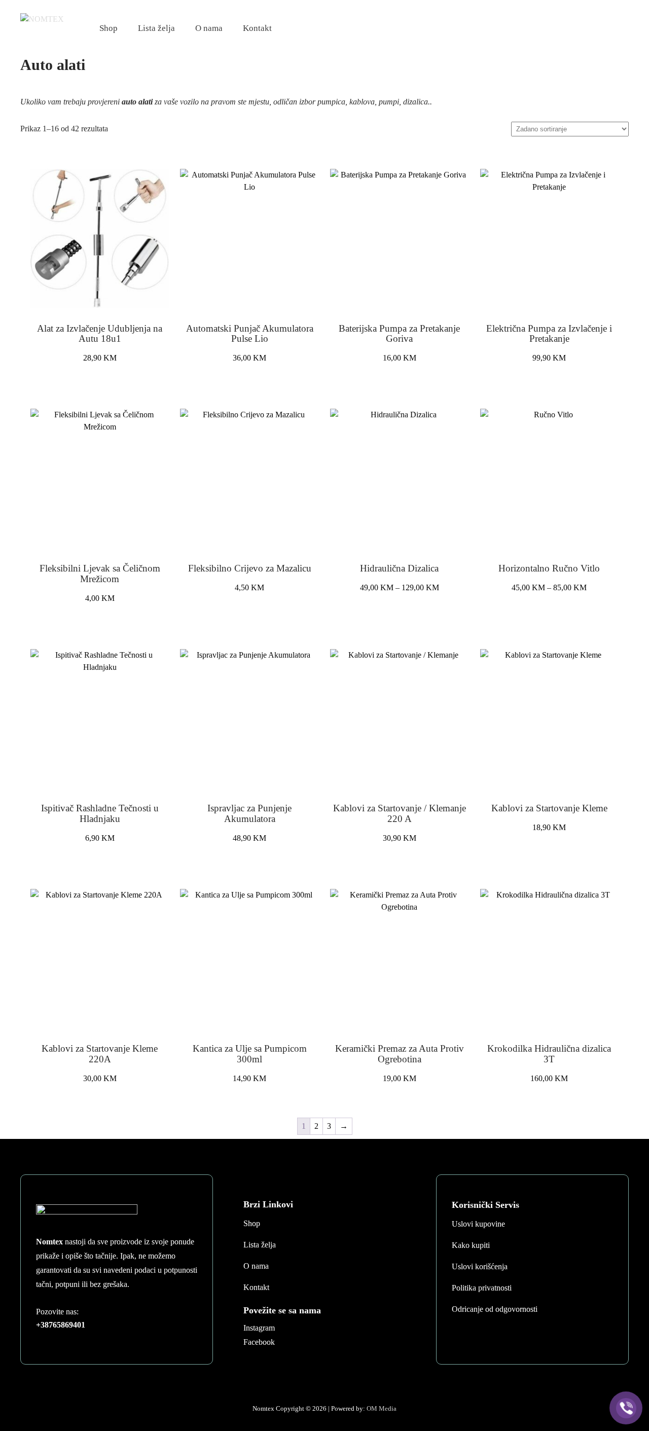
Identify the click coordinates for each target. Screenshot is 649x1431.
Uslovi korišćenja (480, 1266)
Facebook (259, 1342)
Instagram (259, 1327)
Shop (108, 28)
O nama (209, 28)
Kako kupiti (471, 1245)
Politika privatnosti (482, 1287)
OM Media (381, 1408)
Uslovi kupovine (478, 1224)
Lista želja (156, 28)
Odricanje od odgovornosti (494, 1309)
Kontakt (257, 28)
